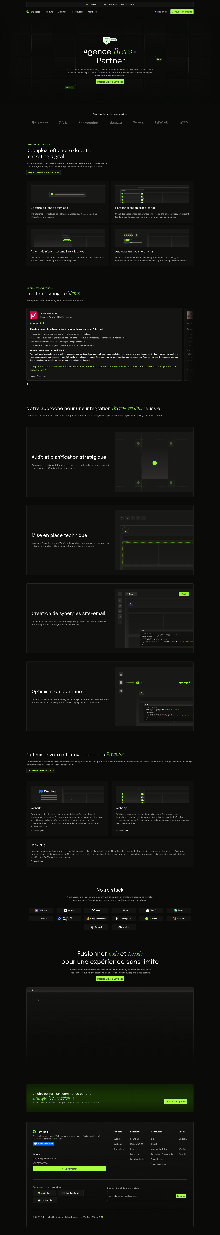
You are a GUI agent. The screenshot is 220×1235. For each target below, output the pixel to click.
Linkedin (183, 1139)
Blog (153, 1139)
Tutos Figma (157, 1159)
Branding (134, 1139)
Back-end (134, 1154)
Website (118, 1139)
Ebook (154, 1144)
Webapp (118, 1144)
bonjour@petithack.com (44, 1158)
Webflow (183, 1149)
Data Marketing (137, 1159)
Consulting (119, 1149)
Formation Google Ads (162, 1154)
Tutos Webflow (158, 1164)
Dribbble (183, 1154)
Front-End (135, 1149)
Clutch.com (41, 376)
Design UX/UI (136, 1144)
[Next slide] (31, 384)
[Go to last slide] (27, 384)
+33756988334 (40, 1163)
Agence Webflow (159, 1149)
